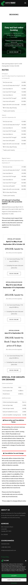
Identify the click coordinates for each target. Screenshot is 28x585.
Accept (14, 575)
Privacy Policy (14, 583)
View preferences (14, 580)
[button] (26, 560)
